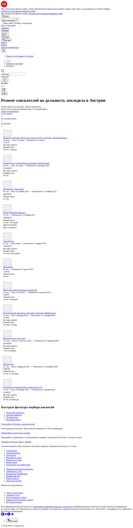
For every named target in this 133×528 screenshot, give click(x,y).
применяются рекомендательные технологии (52, 506)
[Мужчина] (7, 133)
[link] (5, 36)
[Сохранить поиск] (3, 90)
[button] (4, 43)
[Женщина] (7, 207)
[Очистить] (4, 80)
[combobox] (13, 74)
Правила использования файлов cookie (45, 13)
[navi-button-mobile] (3, 51)
